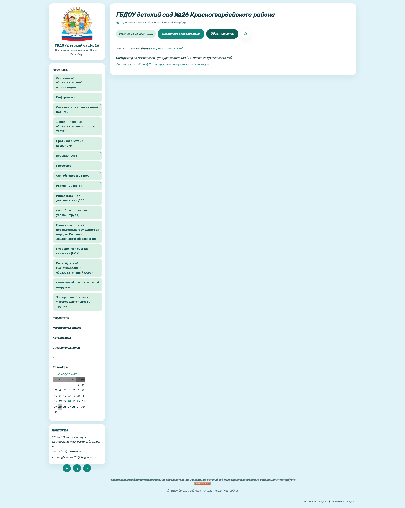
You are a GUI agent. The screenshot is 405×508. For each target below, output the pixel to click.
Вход (180, 48)
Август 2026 (69, 374)
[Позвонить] (77, 468)
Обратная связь (222, 33)
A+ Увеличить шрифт (315, 501)
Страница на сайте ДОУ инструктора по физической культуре (162, 64)
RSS (153, 48)
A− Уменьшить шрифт (343, 501)
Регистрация (166, 48)
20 (69, 401)
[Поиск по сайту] (245, 33)
